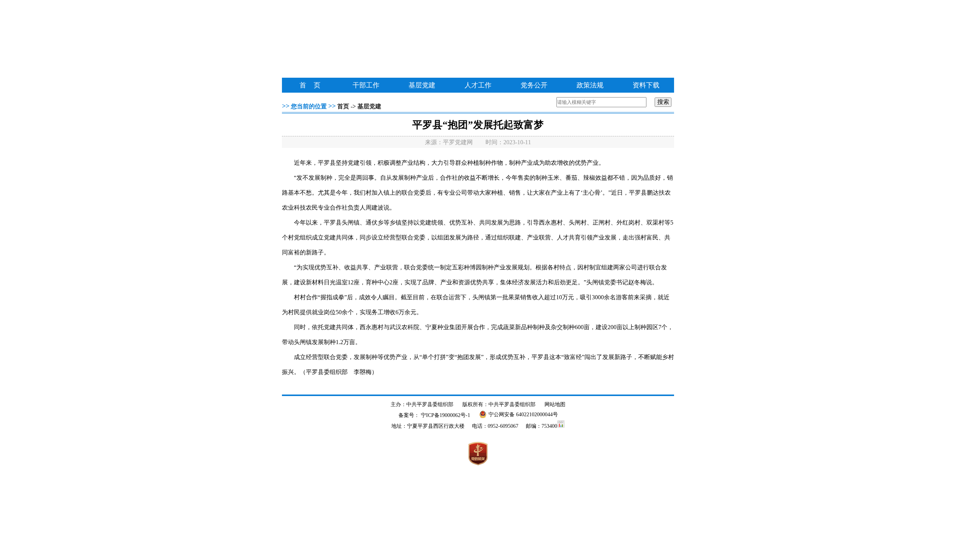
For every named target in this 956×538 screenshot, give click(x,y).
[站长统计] (561, 426)
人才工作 (478, 85)
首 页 (309, 85)
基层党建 (422, 85)
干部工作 (366, 85)
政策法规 (590, 85)
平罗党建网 (458, 142)
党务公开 (534, 85)
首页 (343, 106)
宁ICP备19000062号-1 (445, 415)
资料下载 (646, 85)
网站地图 (554, 404)
